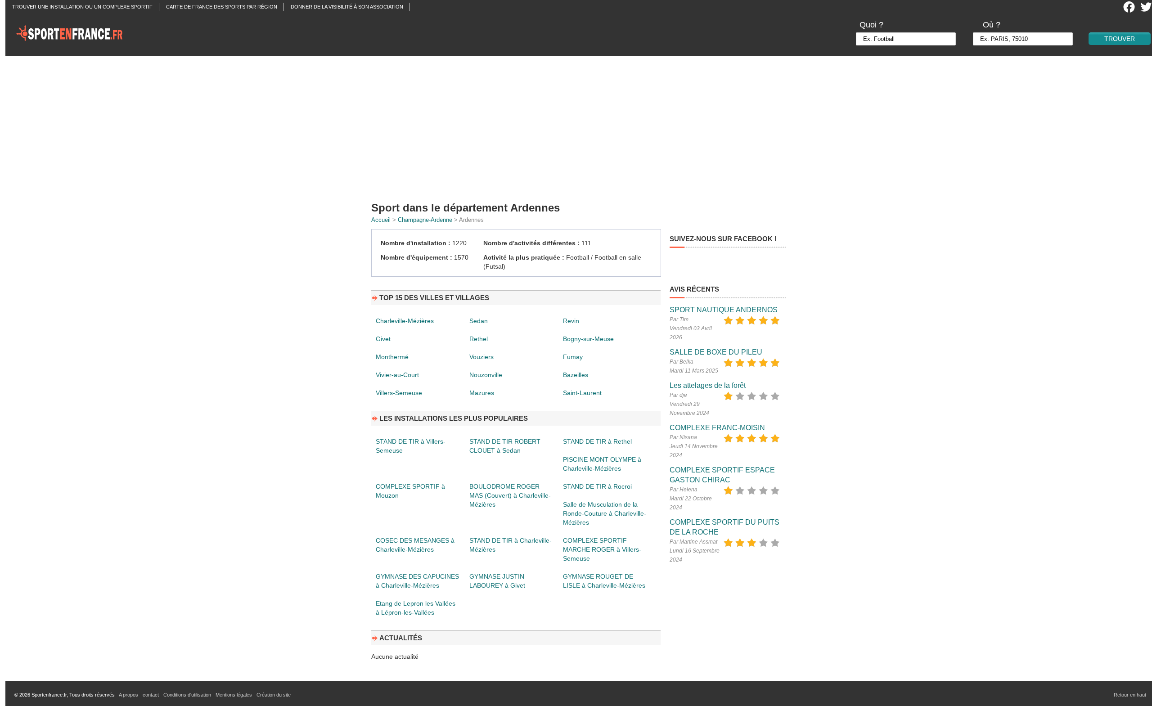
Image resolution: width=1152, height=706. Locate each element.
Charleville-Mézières (405, 320)
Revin (571, 320)
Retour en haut (1130, 694)
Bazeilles (575, 374)
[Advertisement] (581, 126)
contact (151, 694)
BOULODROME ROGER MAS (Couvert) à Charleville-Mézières (510, 495)
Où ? (991, 24)
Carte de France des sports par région (221, 6)
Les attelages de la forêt (708, 385)
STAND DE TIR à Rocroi (597, 486)
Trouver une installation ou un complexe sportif (82, 6)
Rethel (478, 338)
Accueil (381, 219)
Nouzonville (485, 374)
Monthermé (392, 356)
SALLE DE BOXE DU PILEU (716, 352)
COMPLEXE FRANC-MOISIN (717, 428)
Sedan (478, 320)
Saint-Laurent (582, 392)
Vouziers (481, 356)
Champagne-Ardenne (425, 219)
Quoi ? (871, 24)
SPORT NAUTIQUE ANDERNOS (724, 310)
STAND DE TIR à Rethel (597, 441)
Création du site (273, 694)
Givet (383, 338)
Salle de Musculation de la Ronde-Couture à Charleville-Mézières (604, 513)
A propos (128, 694)
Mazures (481, 392)
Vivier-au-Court (397, 374)
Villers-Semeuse (399, 392)
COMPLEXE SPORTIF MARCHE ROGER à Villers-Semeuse (602, 549)
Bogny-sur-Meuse (588, 338)
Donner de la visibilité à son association (347, 6)
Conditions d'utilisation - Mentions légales (207, 694)
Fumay (573, 356)
